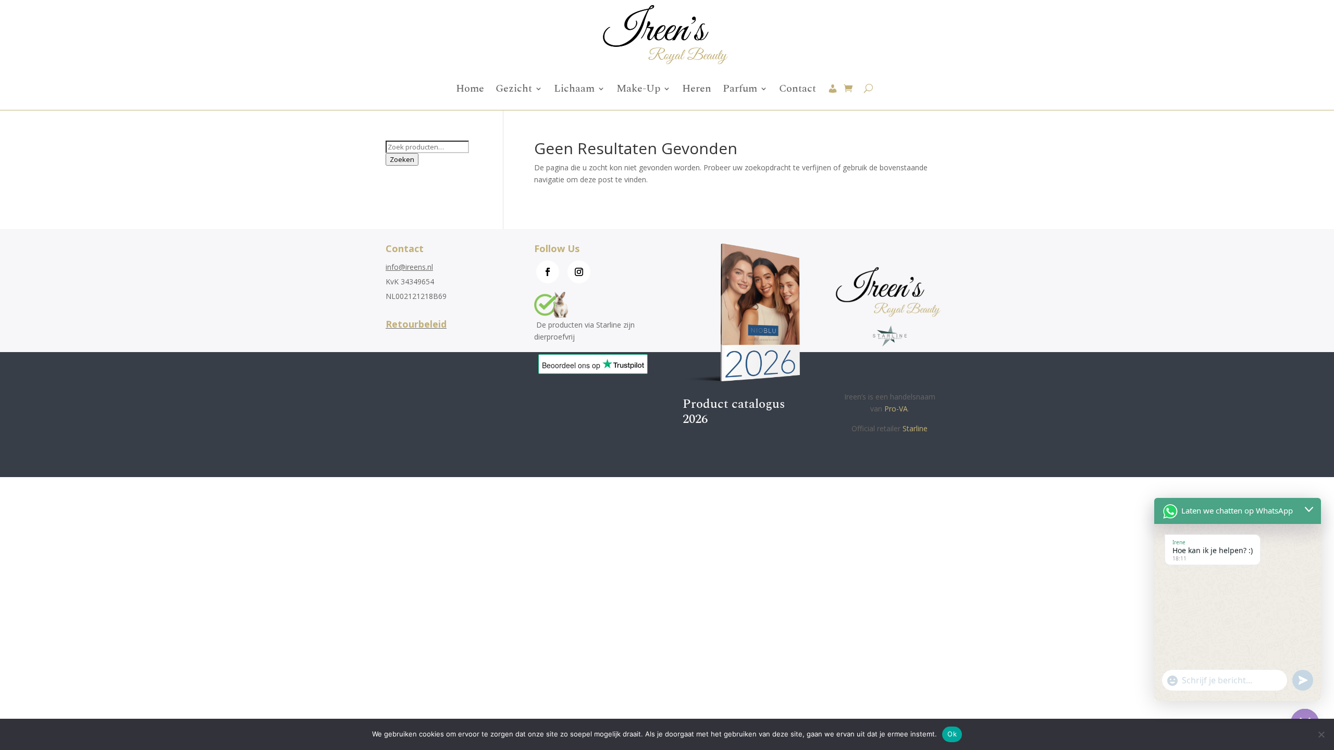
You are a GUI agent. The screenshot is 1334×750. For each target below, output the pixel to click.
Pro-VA (896, 409)
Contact (797, 88)
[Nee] (1321, 734)
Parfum (740, 88)
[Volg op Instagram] (578, 271)
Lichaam (574, 88)
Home (470, 88)
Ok (952, 734)
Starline (915, 428)
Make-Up (638, 88)
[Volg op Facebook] (547, 271)
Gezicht (514, 88)
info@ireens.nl (409, 267)
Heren (696, 88)
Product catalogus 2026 (734, 412)
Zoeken (402, 159)
